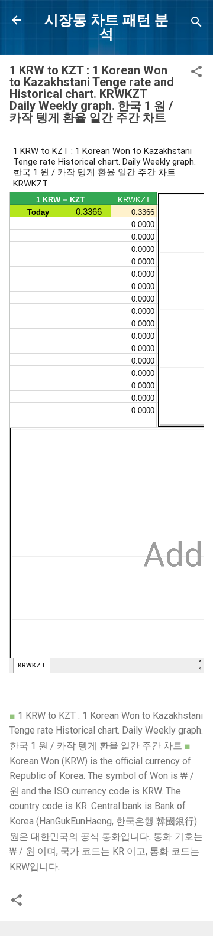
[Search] (196, 24)
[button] (196, 73)
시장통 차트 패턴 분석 (106, 27)
